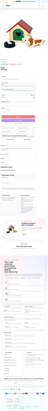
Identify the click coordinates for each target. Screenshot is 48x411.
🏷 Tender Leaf (3, 59)
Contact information (36, 406)
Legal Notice (6, 373)
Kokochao (10, 405)
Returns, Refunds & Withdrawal (10, 359)
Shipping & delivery (8, 357)
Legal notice (15, 408)
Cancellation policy (22, 408)
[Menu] (3, 5)
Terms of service (22, 406)
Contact (5, 354)
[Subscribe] (32, 383)
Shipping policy (28, 406)
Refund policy (9, 406)
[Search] (39, 5)
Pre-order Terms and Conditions (10, 365)
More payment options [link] (18, 123)
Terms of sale (9, 408)
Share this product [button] (5, 183)
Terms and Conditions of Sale (10, 362)
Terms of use (6, 368)
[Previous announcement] (3, 1)
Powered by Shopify (16, 405)
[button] (45, 5)
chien (34, 97)
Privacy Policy (7, 370)
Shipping (8, 79)
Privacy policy (15, 406)
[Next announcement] (44, 1)
